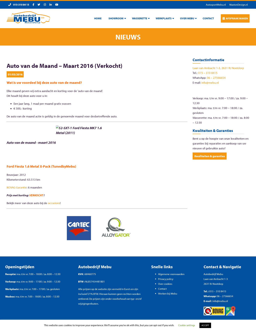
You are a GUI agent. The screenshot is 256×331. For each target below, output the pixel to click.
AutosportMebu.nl (216, 4)
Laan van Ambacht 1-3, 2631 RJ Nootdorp (218, 68)
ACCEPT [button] (205, 325)
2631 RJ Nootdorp (213, 283)
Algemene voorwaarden (171, 274)
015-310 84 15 (21, 4)
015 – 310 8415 (208, 73)
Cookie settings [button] (186, 325)
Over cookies (165, 283)
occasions (54, 203)
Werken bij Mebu (167, 293)
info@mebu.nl (210, 82)
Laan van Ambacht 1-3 (216, 279)
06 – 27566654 (216, 77)
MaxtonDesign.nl (238, 4)
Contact (162, 288)
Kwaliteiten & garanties (209, 156)
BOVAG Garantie (17, 187)
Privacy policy (165, 279)
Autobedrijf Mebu (213, 274)
